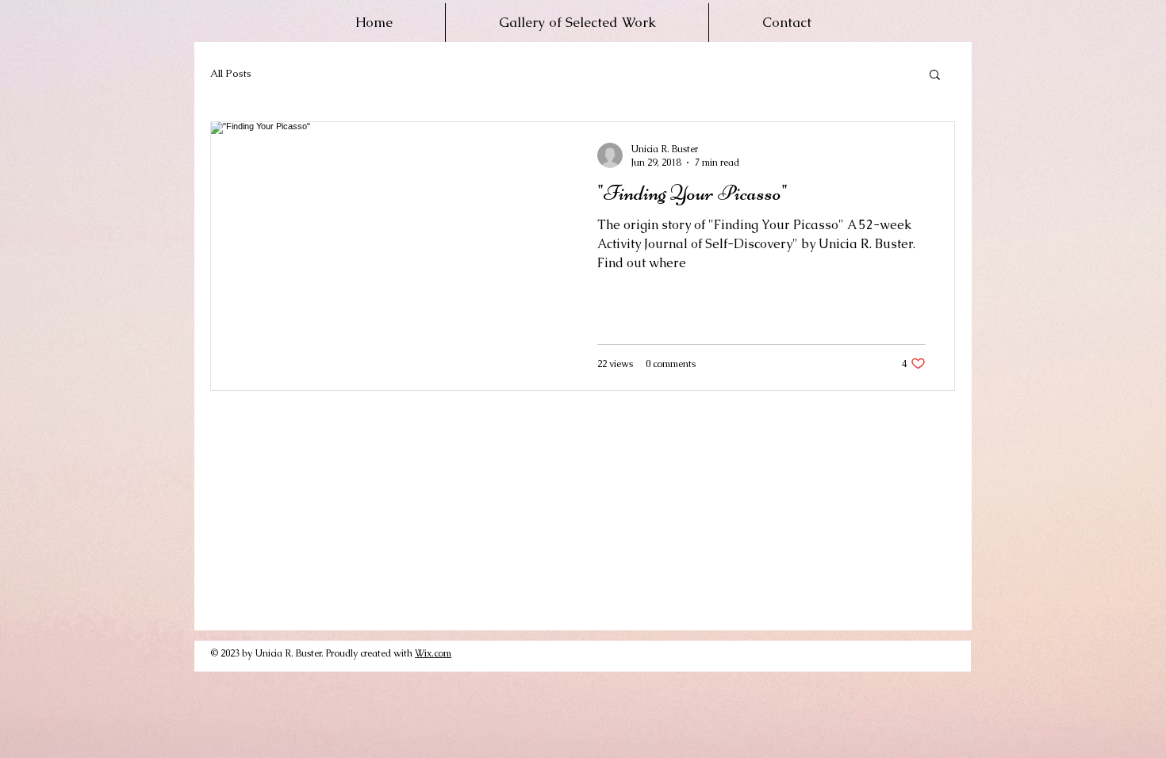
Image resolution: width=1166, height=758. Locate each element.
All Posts (230, 73)
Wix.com (433, 653)
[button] (934, 75)
